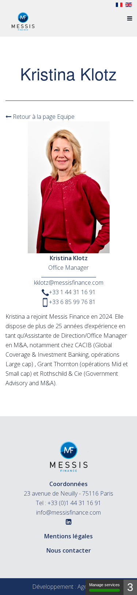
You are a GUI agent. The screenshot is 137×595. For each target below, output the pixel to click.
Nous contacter (68, 550)
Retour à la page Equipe (43, 117)
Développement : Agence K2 (68, 587)
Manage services (104, 585)
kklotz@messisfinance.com (68, 282)
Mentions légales (68, 536)
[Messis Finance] (23, 18)
